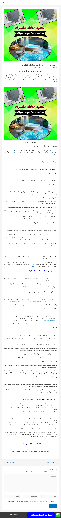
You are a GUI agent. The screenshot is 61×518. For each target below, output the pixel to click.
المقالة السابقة (49, 462)
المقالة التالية (11, 462)
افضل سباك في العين (19, 150)
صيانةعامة (54, 75)
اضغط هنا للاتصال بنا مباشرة (41, 515)
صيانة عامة (53, 2)
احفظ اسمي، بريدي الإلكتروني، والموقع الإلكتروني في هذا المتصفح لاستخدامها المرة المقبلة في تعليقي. (31, 501)
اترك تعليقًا (54, 67)
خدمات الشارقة (47, 67)
